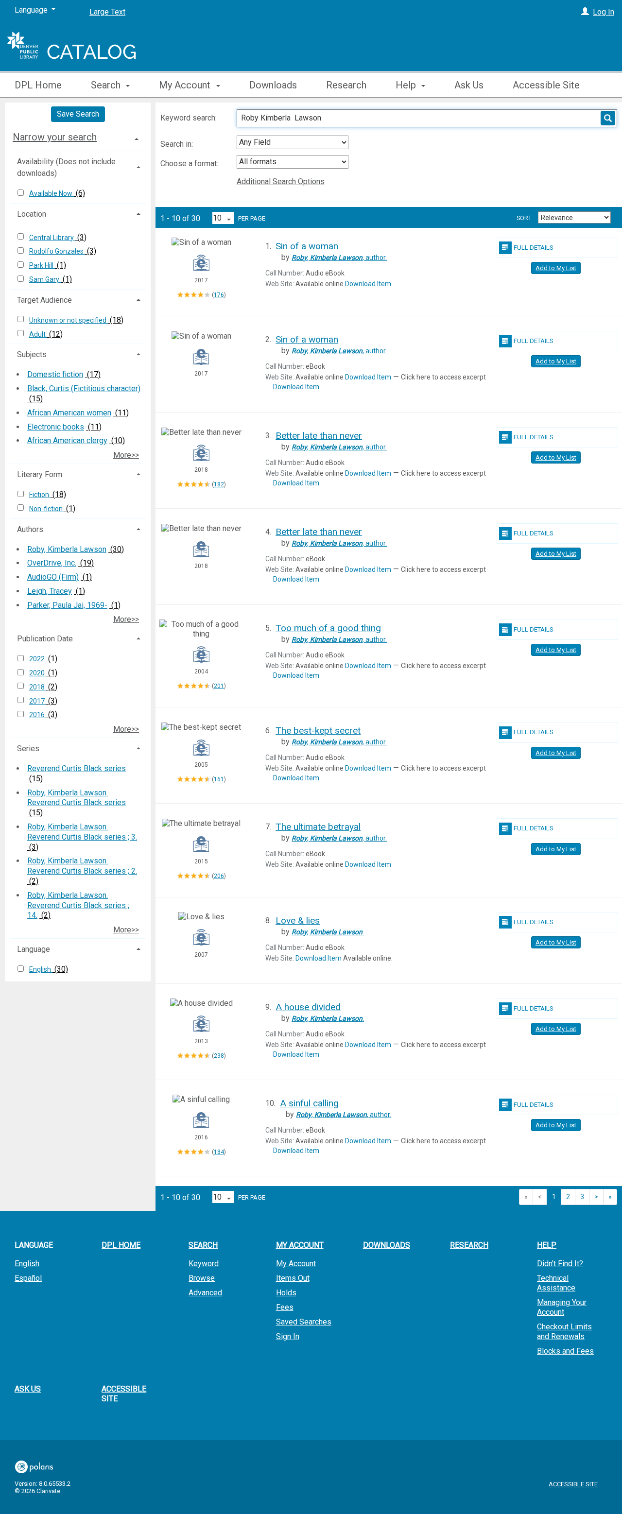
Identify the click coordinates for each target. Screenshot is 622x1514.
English (40, 969)
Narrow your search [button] (55, 137)
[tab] (78, 137)
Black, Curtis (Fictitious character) (83, 388)
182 (219, 484)
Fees (285, 1307)
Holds (286, 1292)
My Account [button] (186, 85)
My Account (296, 1263)
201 (219, 686)
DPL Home (38, 85)
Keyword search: (189, 117)
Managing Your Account (562, 1307)
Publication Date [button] (45, 638)
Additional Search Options (281, 181)
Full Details (533, 247)
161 (219, 779)
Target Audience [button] (44, 300)
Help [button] (407, 85)
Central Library (52, 237)
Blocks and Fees (565, 1351)
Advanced (205, 1292)
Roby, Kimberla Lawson (66, 549)
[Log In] (585, 12)
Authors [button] (30, 529)
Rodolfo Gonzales (57, 251)
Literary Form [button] (39, 474)
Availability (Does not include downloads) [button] (66, 167)
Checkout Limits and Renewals (564, 1331)
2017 (37, 701)
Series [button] (28, 748)
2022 (37, 659)
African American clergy (67, 440)
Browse (202, 1278)
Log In (603, 12)
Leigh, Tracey (49, 591)
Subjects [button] (32, 354)
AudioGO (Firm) (53, 577)
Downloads (273, 85)
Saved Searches (303, 1321)
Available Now (51, 193)
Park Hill (42, 265)
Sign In (287, 1336)
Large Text (107, 12)
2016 (37, 715)
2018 (37, 687)
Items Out (293, 1278)
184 (219, 1151)
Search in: (177, 144)
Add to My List (556, 268)
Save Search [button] (78, 114)
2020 (37, 673)
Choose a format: (190, 163)
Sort (524, 218)
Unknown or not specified (68, 320)
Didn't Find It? (560, 1263)
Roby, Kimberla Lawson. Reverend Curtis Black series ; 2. (82, 866)
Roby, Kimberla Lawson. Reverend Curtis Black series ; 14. (78, 905)
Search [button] (107, 85)
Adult (38, 334)
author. (339, 257)
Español (28, 1278)
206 (219, 875)
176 (219, 294)
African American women (69, 412)
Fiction (40, 495)
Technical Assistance (556, 1282)
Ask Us (469, 85)
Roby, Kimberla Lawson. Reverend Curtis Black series (76, 798)
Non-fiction (46, 509)
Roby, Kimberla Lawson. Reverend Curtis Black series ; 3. (82, 832)
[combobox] (292, 142)
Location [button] (31, 214)
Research (346, 85)
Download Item (368, 284)
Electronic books (55, 426)
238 (219, 1055)
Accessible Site (546, 85)
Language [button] (33, 949)
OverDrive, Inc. (51, 563)
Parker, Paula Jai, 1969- (67, 605)
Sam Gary (45, 279)
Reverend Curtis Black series (76, 768)
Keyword (204, 1263)
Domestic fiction (55, 374)
